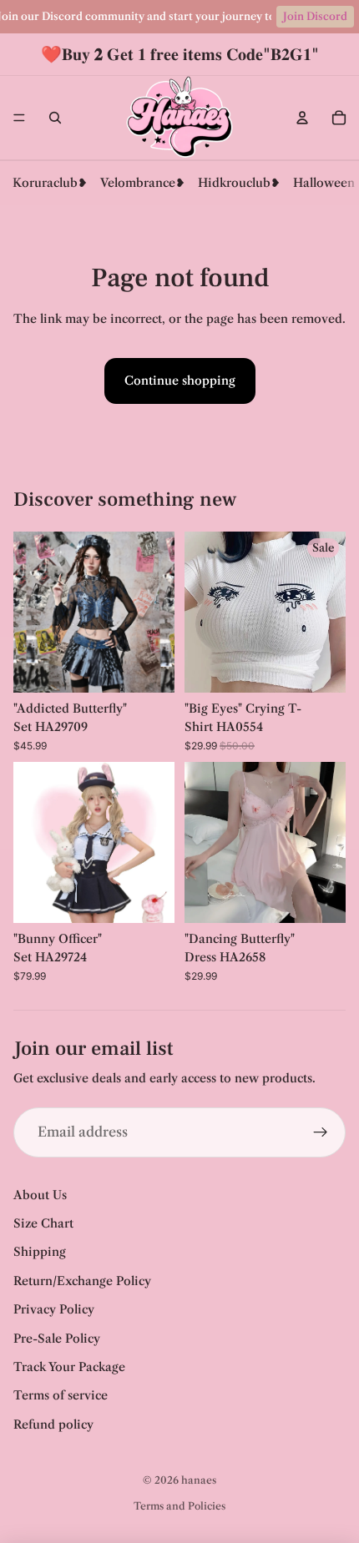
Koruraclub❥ (50, 182)
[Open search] (55, 117)
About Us (40, 1195)
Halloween (324, 182)
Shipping (39, 1251)
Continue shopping (179, 380)
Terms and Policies (179, 1506)
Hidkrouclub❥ (239, 182)
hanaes (198, 1480)
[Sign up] (320, 1132)
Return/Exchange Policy (82, 1280)
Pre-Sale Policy (56, 1338)
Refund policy (53, 1424)
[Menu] (19, 117)
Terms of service (60, 1395)
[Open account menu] (302, 117)
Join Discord (315, 16)
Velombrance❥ (142, 182)
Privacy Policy (53, 1309)
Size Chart (43, 1223)
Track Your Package (69, 1366)
